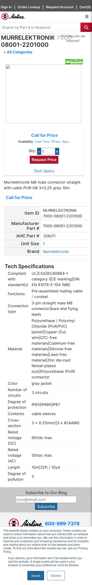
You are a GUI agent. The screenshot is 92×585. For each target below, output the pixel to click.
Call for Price (44, 135)
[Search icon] (86, 27)
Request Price (44, 159)
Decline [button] (56, 575)
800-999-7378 (62, 523)
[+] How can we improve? (73, 38)
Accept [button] (35, 575)
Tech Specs (44, 171)
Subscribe (46, 506)
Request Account (60, 7)
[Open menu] (87, 16)
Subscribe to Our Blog (46, 492)
